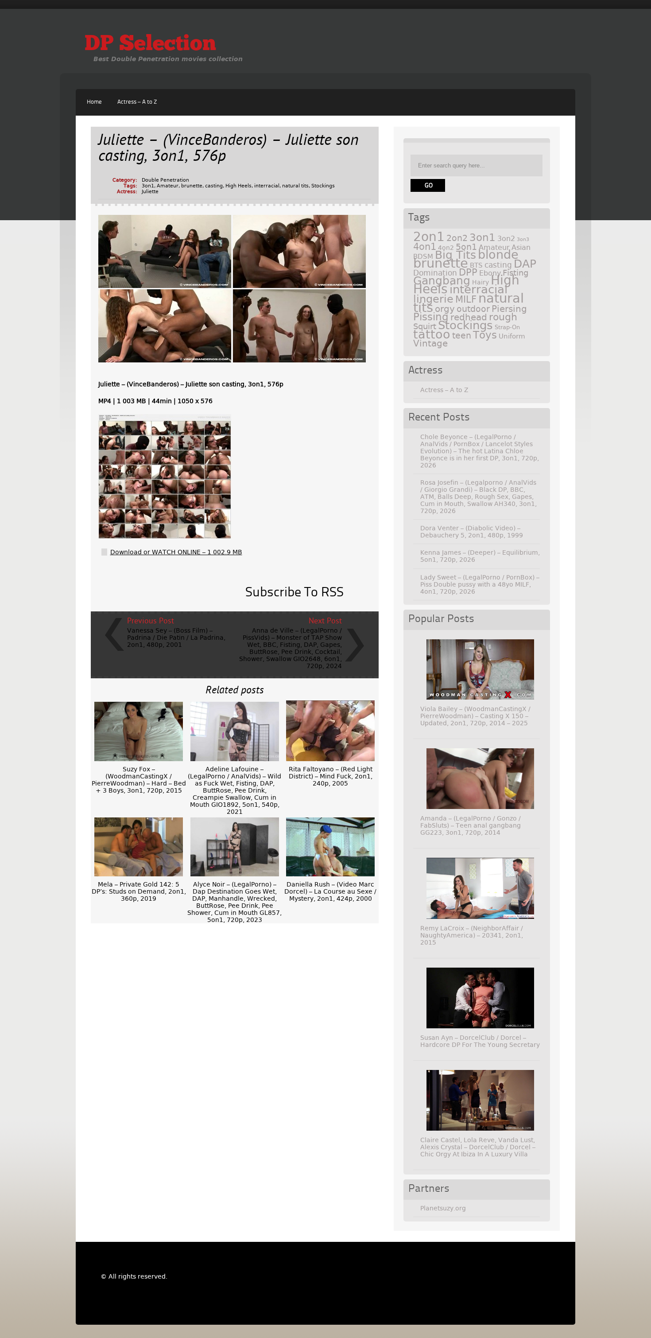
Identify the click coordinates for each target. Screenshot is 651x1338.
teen (461, 336)
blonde (498, 254)
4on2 (446, 247)
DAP (525, 263)
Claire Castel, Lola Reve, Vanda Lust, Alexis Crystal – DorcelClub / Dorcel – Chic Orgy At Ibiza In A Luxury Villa (477, 1147)
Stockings (323, 186)
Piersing (509, 308)
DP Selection (150, 44)
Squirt (424, 326)
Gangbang (441, 280)
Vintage (430, 343)
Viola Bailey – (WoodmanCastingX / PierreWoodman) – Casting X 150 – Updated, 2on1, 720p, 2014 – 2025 (475, 716)
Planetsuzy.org (443, 1208)
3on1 (148, 186)
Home (94, 102)
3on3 (523, 239)
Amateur (167, 186)
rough (503, 317)
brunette (191, 186)
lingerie (433, 299)
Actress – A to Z (137, 102)
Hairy (480, 282)
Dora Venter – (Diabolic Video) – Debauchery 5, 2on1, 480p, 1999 (471, 532)
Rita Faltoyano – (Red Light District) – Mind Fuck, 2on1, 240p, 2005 (330, 776)
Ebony (490, 273)
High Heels (238, 186)
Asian (521, 247)
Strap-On (507, 327)
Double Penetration (165, 180)
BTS (476, 265)
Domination (435, 272)
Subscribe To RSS (294, 592)
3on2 (506, 238)
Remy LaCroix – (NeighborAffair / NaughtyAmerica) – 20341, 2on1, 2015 (471, 935)
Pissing (431, 317)
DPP (468, 272)
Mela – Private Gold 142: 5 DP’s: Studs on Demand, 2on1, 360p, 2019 (139, 891)
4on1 (424, 246)
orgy (445, 308)
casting (214, 186)
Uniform (512, 336)
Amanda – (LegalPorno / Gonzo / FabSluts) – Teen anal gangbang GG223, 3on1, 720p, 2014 (470, 825)
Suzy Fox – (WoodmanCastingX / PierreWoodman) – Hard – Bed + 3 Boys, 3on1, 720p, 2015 (139, 780)
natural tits (295, 186)
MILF (466, 299)
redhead (468, 317)
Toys (485, 335)
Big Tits (455, 255)
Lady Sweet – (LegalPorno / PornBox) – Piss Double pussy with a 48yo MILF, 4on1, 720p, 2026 (479, 584)
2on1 (429, 236)
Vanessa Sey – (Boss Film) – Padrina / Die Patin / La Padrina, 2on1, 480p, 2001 (176, 637)
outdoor (473, 309)
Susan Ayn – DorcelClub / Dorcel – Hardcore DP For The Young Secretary (480, 1041)
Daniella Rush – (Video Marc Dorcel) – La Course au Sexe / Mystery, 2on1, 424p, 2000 (330, 891)
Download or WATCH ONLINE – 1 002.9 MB (176, 552)
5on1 (466, 247)
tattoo (431, 334)
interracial (266, 186)
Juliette (150, 191)
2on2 (457, 238)
